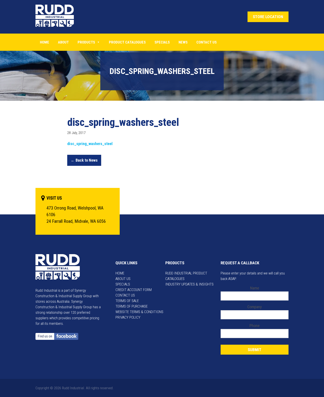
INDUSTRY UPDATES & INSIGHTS (189, 284)
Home (44, 42)
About (63, 42)
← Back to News (84, 160)
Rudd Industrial (58, 16)
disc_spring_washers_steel (90, 143)
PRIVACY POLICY (127, 317)
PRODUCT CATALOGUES (127, 42)
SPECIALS (122, 284)
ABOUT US (122, 278)
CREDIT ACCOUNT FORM (133, 289)
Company (254, 306)
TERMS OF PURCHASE (131, 306)
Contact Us (206, 42)
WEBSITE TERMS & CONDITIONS (139, 312)
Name (254, 288)
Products (86, 42)
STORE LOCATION (268, 16)
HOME (119, 273)
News (183, 42)
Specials (162, 42)
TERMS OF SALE (127, 301)
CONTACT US (125, 295)
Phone (255, 325)
